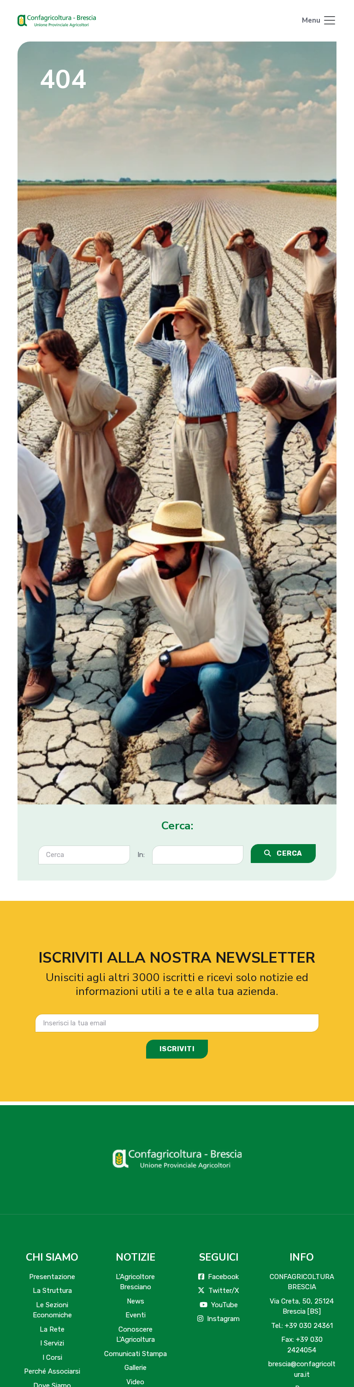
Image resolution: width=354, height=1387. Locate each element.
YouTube (224, 1305)
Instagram (223, 1319)
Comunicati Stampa (135, 1354)
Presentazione (52, 1277)
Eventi (135, 1315)
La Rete (52, 1329)
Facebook (223, 1277)
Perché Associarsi (52, 1371)
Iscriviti (177, 1049)
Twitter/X (223, 1290)
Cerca (288, 853)
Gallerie (135, 1367)
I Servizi (52, 1343)
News (135, 1301)
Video (135, 1382)
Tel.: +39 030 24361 (302, 1326)
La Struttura (52, 1290)
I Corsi (52, 1357)
